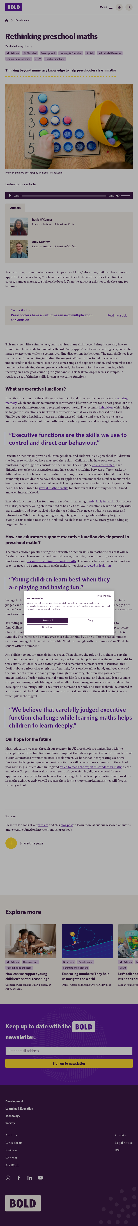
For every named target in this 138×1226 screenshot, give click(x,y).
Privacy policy (104, 595)
